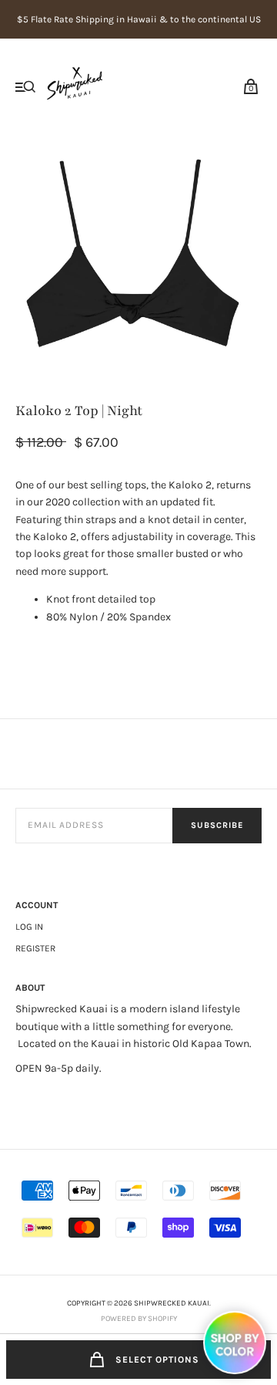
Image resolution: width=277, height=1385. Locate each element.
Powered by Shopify (139, 1318)
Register (35, 948)
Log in (29, 926)
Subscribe (217, 825)
